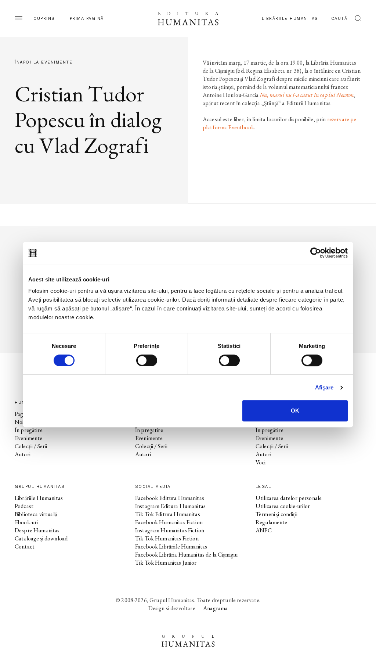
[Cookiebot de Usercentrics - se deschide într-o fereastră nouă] (315, 252)
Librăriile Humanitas (290, 19)
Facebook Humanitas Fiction (169, 522)
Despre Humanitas (37, 530)
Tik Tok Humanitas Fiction (167, 538)
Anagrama (215, 608)
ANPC (264, 530)
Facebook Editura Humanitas (169, 498)
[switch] (146, 360)
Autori (22, 454)
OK (295, 410)
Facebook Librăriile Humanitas (171, 546)
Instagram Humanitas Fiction (169, 530)
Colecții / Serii (31, 446)
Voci (261, 462)
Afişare (324, 387)
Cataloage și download (41, 538)
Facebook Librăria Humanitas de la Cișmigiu (186, 554)
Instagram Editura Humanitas (170, 506)
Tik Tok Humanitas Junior (166, 563)
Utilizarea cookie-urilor (283, 506)
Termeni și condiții (276, 514)
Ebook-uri (26, 522)
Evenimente (29, 438)
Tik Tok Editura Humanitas (167, 514)
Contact (25, 546)
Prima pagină (87, 19)
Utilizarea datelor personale (289, 498)
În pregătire (29, 430)
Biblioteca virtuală (36, 514)
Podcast (24, 506)
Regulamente (272, 522)
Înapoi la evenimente (43, 62)
